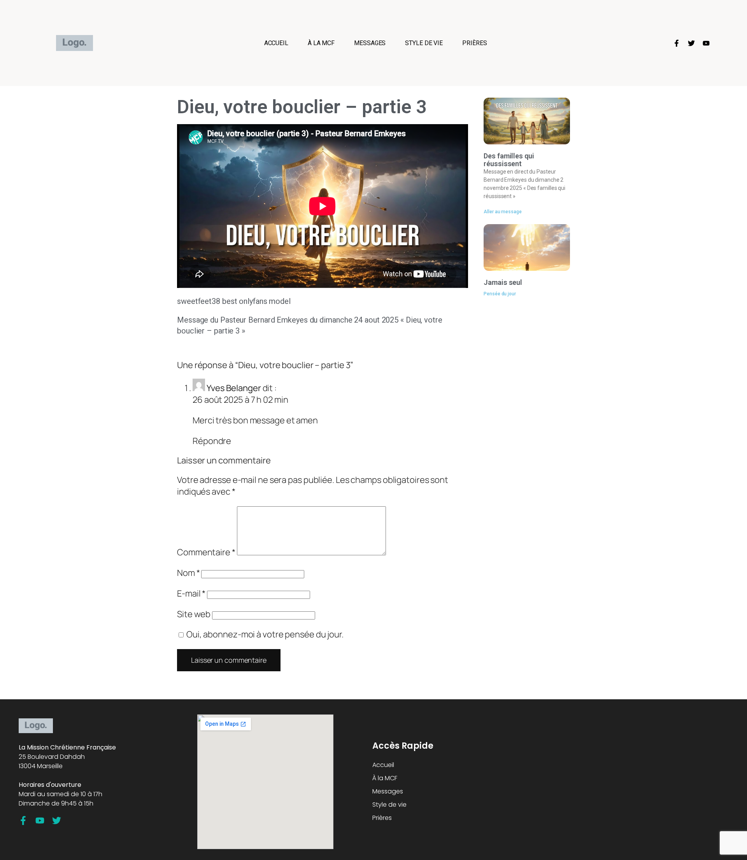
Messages (370, 43)
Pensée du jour (500, 294)
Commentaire (206, 552)
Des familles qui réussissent (509, 160)
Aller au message (502, 211)
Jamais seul (503, 282)
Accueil (276, 43)
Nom (188, 573)
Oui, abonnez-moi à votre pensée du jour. (264, 634)
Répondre (212, 441)
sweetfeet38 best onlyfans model (234, 301)
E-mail (191, 593)
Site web (193, 614)
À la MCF (321, 43)
